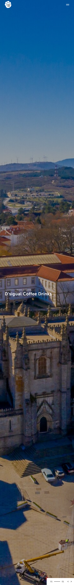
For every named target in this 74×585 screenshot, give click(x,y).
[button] (71, 581)
